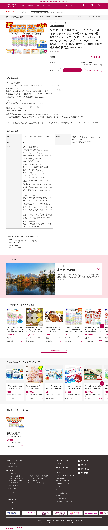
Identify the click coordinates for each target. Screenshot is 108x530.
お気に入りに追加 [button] (22, 341)
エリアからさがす (12, 463)
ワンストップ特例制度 (61, 493)
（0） (61, 51)
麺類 (28, 478)
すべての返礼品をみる (54, 350)
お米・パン (24, 476)
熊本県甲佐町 (88, 398)
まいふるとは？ (59, 472)
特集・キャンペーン (52, 5)
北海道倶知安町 (10, 341)
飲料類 (16, 478)
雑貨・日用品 (12, 480)
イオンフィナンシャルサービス (63, 523)
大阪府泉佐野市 (30, 398)
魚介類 (16, 476)
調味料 (41, 478)
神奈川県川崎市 (10, 398)
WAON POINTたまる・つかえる (63, 480)
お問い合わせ (85, 469)
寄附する (72, 70)
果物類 (31, 476)
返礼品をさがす (41, 5)
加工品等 (35, 478)
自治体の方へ (85, 473)
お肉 (10, 476)
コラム (9, 495)
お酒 (10, 478)
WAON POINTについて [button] (101, 65)
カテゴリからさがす (12, 473)
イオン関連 (10, 502)
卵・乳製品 (45, 476)
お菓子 (22, 478)
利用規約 (48, 520)
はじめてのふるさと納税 (62, 467)
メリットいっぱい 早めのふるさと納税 (65, 475)
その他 (44, 483)
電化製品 (21, 480)
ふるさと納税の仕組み (61, 470)
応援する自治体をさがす (28, 5)
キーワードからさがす (13, 466)
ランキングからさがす (13, 485)
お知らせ (83, 465)
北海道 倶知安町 (57, 26)
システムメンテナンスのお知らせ (39, 11)
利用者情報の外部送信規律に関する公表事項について (69, 520)
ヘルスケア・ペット (29, 483)
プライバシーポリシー (42, 523)
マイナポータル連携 (61, 498)
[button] (45, 51)
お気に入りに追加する (92, 70)
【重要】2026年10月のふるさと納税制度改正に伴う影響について (47, 12)
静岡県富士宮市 (69, 398)
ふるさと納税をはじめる (66, 5)
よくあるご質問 (59, 486)
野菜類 (37, 476)
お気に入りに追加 (98, 268)
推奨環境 (39, 520)
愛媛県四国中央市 (50, 398)
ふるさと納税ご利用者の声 (62, 483)
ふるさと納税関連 (12, 499)
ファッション (35, 480)
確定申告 (58, 495)
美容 (28, 480)
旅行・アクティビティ (15, 483)
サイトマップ (28, 520)
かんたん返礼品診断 (61, 478)
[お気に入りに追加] (98, 268)
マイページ (84, 461)
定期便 (38, 483)
